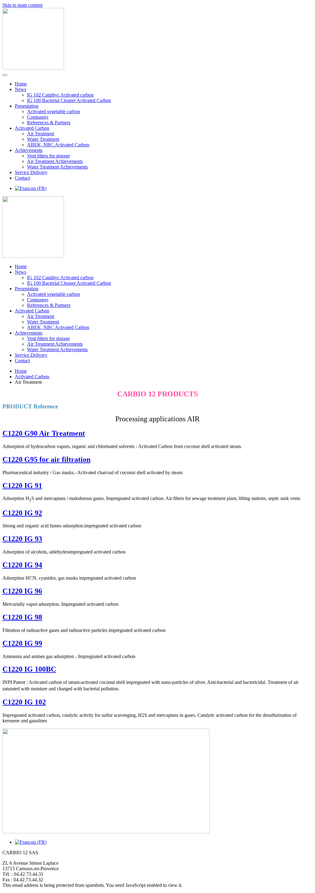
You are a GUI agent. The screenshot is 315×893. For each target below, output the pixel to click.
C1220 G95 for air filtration (46, 459)
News (20, 89)
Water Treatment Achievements (57, 166)
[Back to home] (33, 67)
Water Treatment (43, 139)
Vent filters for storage (48, 155)
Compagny (38, 117)
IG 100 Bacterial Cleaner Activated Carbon (69, 100)
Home (21, 83)
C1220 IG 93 (22, 539)
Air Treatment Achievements (55, 161)
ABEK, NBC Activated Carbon (58, 144)
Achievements (28, 150)
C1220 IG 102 (24, 702)
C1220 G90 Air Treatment (43, 433)
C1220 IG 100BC (29, 669)
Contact (22, 178)
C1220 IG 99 (22, 643)
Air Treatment (40, 133)
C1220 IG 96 (22, 591)
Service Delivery (31, 172)
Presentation (26, 106)
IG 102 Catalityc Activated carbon (60, 94)
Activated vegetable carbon (53, 111)
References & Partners (48, 122)
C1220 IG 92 (22, 513)
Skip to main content (22, 5)
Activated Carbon (32, 128)
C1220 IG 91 (22, 486)
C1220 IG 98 (22, 617)
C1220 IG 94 (22, 565)
